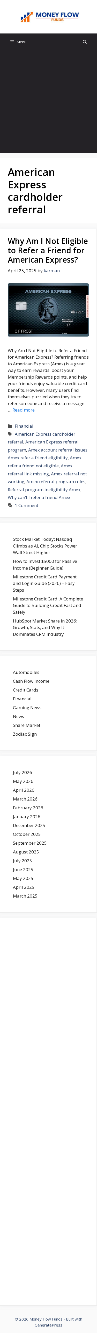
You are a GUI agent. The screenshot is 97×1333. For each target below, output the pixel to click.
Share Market (26, 725)
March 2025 (25, 896)
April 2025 (23, 887)
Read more (23, 410)
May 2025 (23, 878)
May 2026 (23, 781)
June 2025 (23, 869)
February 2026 (28, 808)
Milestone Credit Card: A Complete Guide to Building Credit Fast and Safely (48, 605)
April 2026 (23, 790)
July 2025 (22, 861)
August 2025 (26, 852)
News (18, 716)
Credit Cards (25, 690)
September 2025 (30, 843)
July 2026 (22, 772)
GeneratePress (48, 1325)
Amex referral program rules (55, 481)
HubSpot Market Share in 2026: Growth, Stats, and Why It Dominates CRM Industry (45, 627)
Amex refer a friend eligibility (38, 458)
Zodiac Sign (25, 734)
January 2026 (26, 816)
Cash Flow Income (31, 681)
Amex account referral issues (57, 450)
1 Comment (26, 505)
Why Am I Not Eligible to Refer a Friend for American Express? (48, 250)
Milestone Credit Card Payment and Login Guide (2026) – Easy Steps (45, 583)
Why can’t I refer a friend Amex (39, 497)
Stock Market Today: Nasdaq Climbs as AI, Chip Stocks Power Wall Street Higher (45, 545)
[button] (85, 41)
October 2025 (27, 834)
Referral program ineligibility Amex (44, 490)
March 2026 (25, 799)
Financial (24, 426)
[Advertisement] (48, 101)
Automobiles (26, 672)
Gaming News (27, 707)
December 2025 (29, 825)
